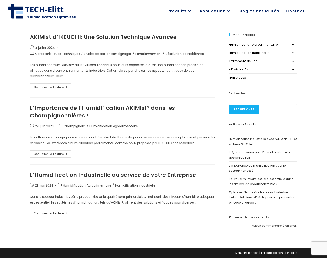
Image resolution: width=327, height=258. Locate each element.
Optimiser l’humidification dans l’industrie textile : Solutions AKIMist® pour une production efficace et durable (262, 197)
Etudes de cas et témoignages (108, 54)
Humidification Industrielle (135, 185)
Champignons (75, 126)
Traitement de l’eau (244, 61)
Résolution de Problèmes (185, 54)
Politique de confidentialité (279, 253)
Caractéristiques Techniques (57, 54)
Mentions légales (246, 253)
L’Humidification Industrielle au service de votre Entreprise (114, 175)
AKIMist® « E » (238, 69)
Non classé (237, 77)
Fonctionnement (148, 54)
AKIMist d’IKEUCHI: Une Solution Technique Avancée (103, 37)
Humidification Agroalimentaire (113, 126)
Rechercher (237, 93)
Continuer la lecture (52, 88)
